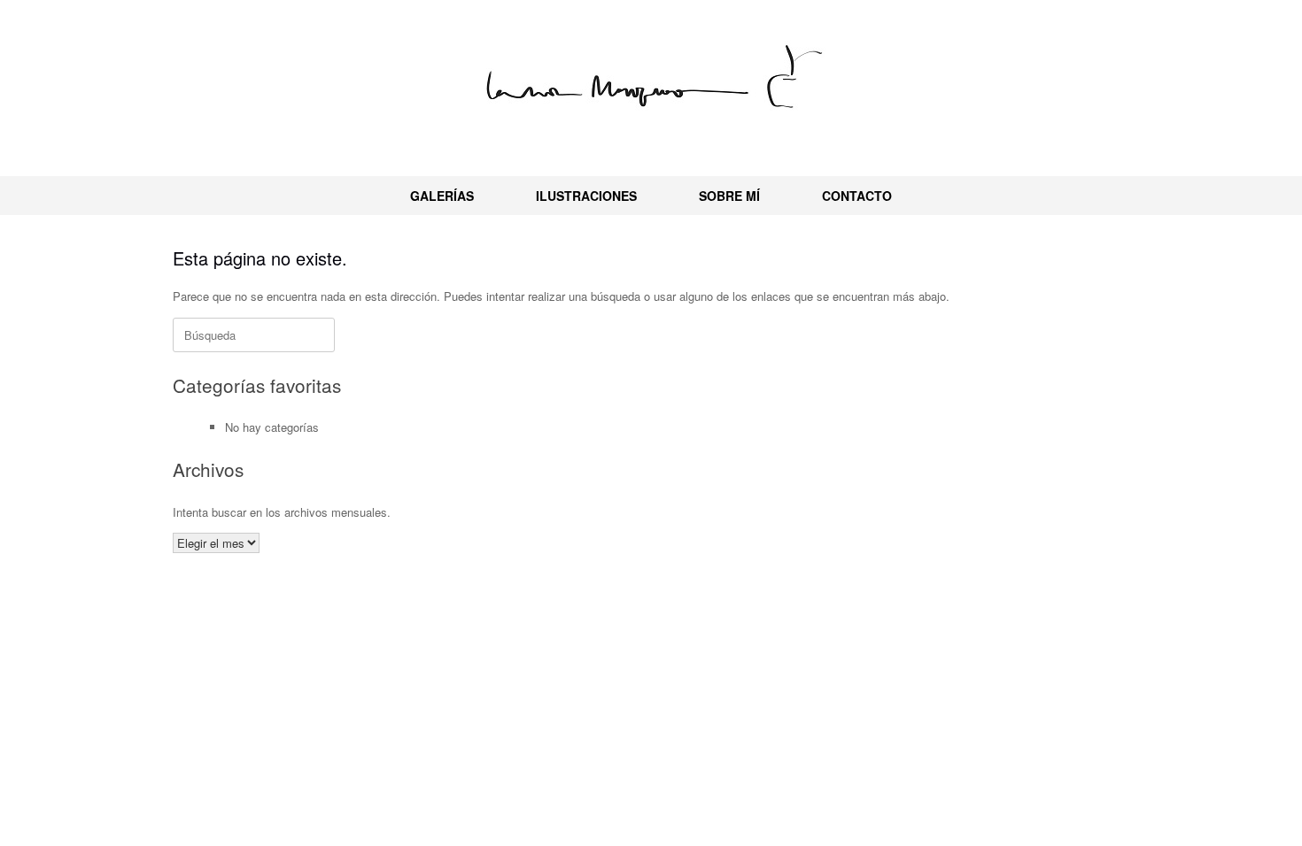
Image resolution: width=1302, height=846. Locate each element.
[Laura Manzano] (651, 80)
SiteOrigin (674, 640)
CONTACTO (857, 195)
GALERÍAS (442, 195)
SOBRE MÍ (729, 195)
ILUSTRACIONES (586, 195)
